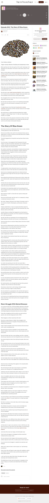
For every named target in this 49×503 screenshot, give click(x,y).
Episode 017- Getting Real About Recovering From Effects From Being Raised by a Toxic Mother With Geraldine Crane (42, 67)
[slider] (24, 23)
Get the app (29, 498)
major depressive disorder (20, 73)
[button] (17, 15)
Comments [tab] (3, 473)
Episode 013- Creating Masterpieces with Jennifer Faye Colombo (42, 85)
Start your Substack (22, 498)
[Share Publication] (37, 2)
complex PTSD (4, 75)
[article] (40, 59)
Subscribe (41, 2)
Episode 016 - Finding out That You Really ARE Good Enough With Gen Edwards (42, 72)
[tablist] (5, 473)
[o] (34, 59)
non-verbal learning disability (14, 92)
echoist (8, 398)
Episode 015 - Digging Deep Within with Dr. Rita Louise (41, 76)
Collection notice (31, 496)
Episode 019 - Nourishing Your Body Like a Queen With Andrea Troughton (42, 58)
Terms (27, 496)
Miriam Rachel (37, 53)
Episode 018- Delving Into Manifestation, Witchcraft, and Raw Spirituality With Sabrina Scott (42, 63)
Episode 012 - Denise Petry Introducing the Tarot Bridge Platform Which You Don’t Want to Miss (42, 89)
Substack (19, 500)
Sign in (46, 2)
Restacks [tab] (7, 473)
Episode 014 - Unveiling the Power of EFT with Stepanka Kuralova (41, 81)
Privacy (24, 496)
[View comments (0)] (46, 12)
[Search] (35, 2)
